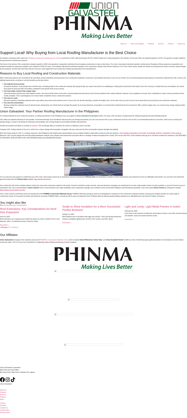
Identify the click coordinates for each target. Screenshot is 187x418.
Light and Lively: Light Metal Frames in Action (152, 206)
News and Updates (137, 44)
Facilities (3, 405)
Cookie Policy (5, 410)
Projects (170, 44)
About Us (123, 44)
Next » (16, 227)
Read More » (4, 225)
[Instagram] (7, 379)
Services (161, 44)
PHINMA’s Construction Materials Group (54, 240)
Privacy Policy (5, 412)
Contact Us (181, 44)
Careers (3, 403)
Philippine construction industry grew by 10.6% (44, 58)
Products (151, 44)
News (2, 399)
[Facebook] (2, 379)
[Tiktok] (13, 379)
